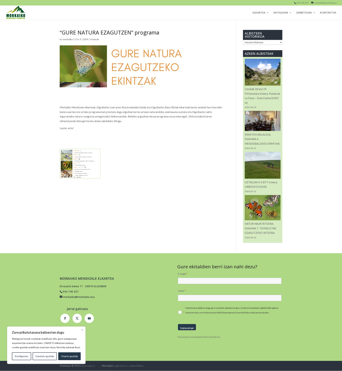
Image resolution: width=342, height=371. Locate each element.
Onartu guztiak (69, 356)
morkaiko (68, 39)
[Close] (82, 330)
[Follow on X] (77, 318)
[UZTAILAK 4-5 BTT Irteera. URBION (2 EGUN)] (263, 166)
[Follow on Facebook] (65, 318)
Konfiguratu (21, 356)
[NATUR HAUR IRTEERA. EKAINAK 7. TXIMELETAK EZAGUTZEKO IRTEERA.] (263, 208)
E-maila (183, 273)
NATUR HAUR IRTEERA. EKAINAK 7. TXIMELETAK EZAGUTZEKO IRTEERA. (260, 228)
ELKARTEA (259, 12)
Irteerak (94, 39)
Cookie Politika (136, 365)
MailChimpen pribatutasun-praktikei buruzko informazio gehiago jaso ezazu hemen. (225, 317)
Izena (182, 290)
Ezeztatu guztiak (45, 356)
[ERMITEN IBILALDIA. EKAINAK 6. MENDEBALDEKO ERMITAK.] (263, 121)
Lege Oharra (120, 365)
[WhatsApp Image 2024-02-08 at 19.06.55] (80, 178)
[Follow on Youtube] (89, 318)
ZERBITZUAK (304, 12)
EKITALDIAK (280, 12)
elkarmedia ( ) (88, 365)
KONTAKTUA (328, 12)
